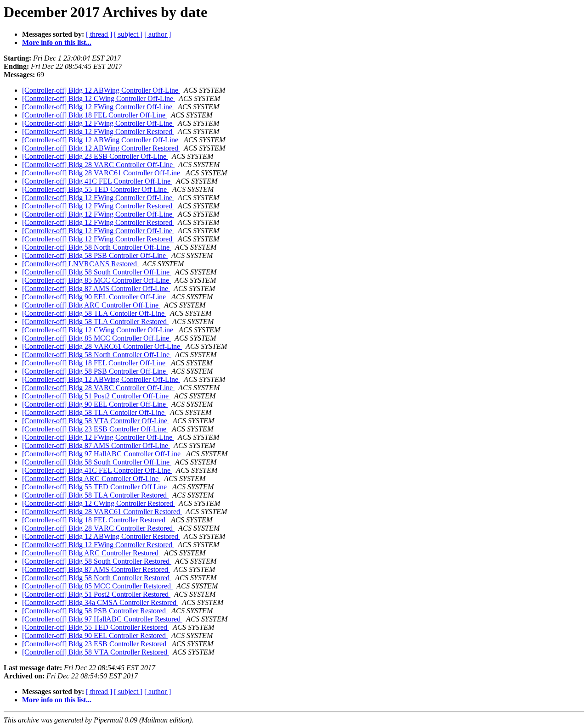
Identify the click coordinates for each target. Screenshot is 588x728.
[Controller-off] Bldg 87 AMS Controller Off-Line (96, 288)
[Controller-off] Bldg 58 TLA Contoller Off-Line (94, 313)
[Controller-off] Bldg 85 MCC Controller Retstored (97, 586)
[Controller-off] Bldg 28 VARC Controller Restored (98, 528)
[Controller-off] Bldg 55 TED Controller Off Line (95, 189)
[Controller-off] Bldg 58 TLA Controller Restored (95, 321)
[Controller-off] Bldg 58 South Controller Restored (96, 561)
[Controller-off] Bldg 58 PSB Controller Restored (95, 611)
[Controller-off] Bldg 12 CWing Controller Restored (98, 503)
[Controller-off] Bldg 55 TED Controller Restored (95, 627)
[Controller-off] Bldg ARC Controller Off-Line (91, 305)
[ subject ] (128, 34)
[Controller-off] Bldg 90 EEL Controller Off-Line (95, 297)
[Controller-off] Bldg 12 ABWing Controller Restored (101, 148)
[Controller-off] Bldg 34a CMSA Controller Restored (100, 602)
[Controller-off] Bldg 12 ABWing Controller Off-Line (101, 90)
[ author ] (157, 34)
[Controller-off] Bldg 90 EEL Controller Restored (95, 635)
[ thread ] (99, 34)
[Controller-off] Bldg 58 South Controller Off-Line (96, 272)
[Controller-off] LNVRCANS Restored (80, 264)
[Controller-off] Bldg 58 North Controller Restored (96, 578)
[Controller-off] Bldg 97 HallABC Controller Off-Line (102, 454)
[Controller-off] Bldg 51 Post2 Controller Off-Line (96, 396)
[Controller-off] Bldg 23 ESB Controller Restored (95, 644)
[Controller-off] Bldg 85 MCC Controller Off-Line (96, 280)
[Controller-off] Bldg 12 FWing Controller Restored (98, 131)
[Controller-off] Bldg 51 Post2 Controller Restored (96, 594)
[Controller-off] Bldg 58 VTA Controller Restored (95, 652)
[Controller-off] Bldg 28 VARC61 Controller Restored (102, 511)
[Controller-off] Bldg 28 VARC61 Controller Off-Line (102, 173)
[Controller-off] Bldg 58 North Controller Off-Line (96, 247)
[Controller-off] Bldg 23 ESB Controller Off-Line (95, 156)
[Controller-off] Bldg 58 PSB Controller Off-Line (95, 255)
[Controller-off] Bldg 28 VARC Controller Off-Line (98, 164)
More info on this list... (56, 42)
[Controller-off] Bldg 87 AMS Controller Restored (96, 569)
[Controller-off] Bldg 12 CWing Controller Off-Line (98, 98)
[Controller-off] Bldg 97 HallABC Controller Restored (102, 619)
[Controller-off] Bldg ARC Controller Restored (91, 553)
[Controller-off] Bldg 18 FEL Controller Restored (94, 520)
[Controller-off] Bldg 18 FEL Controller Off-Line (94, 115)
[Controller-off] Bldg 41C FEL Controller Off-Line (97, 181)
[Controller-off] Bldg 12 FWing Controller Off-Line (98, 107)
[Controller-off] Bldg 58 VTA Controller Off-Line (95, 421)
